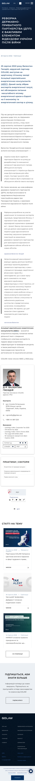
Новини (12, 8)
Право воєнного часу (11, 477)
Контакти (20, 734)
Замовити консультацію (25, 730)
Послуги (4, 734)
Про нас (4, 726)
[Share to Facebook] (12, 499)
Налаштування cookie (22, 772)
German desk (21, 742)
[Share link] (23, 499)
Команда (4, 738)
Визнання (5, 730)
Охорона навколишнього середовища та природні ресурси (17, 472)
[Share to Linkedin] (20, 499)
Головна (5, 8)
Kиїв (3, 753)
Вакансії (20, 738)
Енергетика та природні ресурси (14, 467)
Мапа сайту (20, 753)
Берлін (4, 756)
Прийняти (17, 777)
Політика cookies (12, 772)
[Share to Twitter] (16, 499)
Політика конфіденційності (24, 756)
